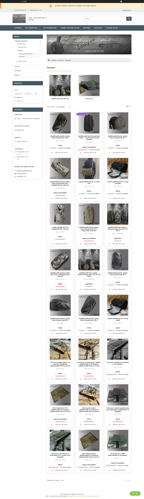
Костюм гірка (21, 44)
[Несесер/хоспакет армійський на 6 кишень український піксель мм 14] (89, 440)
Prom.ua (81, 494)
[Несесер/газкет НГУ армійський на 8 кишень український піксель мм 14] (60, 394)
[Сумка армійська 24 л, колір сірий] (117, 305)
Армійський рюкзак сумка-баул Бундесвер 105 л (60, 137)
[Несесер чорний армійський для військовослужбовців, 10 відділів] (117, 394)
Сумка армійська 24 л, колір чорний (117, 182)
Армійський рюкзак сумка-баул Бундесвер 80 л (60, 319)
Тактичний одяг (50, 28)
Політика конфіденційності (91, 496)
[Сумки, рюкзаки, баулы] (60, 85)
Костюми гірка (31, 28)
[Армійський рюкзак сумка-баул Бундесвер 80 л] (60, 305)
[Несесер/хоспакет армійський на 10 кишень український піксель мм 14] (89, 394)
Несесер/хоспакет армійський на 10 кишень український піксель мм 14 (89, 409)
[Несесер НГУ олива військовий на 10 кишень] (117, 440)
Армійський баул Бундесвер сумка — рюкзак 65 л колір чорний (89, 137)
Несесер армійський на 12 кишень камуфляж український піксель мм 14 (60, 364)
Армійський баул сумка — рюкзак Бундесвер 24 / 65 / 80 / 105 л (89, 274)
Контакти (18, 71)
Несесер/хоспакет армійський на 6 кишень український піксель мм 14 (89, 455)
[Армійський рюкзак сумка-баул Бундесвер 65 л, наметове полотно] (89, 214)
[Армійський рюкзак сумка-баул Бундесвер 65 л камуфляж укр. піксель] (60, 168)
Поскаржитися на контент (74, 496)
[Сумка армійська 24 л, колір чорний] (117, 168)
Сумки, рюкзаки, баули (70, 28)
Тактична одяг (22, 47)
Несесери (98, 28)
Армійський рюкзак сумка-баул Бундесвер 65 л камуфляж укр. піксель (60, 183)
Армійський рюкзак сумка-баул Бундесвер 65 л (118, 137)
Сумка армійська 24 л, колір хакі (89, 182)
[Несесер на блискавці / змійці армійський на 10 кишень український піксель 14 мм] (89, 349)
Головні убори (112, 28)
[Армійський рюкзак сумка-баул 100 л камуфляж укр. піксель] (60, 259)
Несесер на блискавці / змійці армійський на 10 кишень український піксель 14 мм (89, 364)
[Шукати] (129, 19)
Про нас (17, 66)
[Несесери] (89, 85)
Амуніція (86, 28)
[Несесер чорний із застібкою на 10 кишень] (117, 349)
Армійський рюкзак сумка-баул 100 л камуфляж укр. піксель (60, 274)
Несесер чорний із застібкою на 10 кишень (118, 363)
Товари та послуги (57, 60)
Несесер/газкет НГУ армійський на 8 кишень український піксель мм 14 (60, 409)
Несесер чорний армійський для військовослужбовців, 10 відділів (117, 409)
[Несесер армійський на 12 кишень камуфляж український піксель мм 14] (60, 349)
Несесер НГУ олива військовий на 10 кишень (117, 454)
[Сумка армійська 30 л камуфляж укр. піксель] (60, 214)
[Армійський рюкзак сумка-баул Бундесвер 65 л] (117, 122)
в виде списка (130, 106)
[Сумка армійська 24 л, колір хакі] (89, 168)
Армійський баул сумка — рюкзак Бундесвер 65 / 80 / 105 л (118, 229)
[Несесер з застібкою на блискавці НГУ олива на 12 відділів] (60, 440)
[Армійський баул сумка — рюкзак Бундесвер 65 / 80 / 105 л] (117, 214)
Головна (18, 28)
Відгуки (17, 75)
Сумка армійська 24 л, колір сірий (117, 319)
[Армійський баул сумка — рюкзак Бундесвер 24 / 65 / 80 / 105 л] (89, 259)
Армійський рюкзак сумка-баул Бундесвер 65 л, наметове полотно (89, 229)
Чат (136, 493)
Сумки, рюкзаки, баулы (60, 98)
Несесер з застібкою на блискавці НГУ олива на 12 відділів (60, 455)
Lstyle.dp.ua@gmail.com (24, 170)
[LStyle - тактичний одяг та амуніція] (19, 22)
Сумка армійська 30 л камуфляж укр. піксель (60, 228)
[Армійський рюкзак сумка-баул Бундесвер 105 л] (60, 122)
